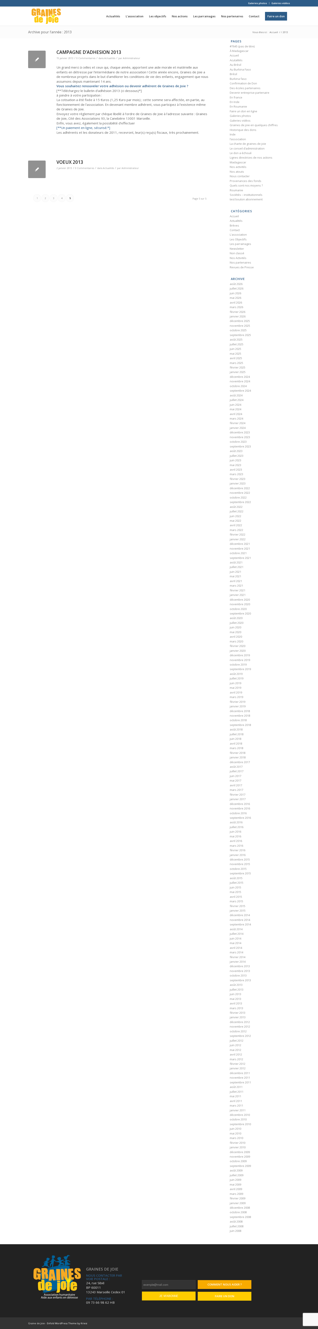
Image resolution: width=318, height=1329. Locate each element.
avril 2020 (236, 637)
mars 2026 (236, 307)
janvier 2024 (238, 428)
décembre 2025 (240, 321)
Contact (235, 230)
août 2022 (236, 507)
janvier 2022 (238, 539)
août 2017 (236, 767)
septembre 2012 (240, 1036)
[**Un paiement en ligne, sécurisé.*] (83, 127)
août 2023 (236, 451)
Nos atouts (237, 172)
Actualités (109, 58)
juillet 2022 (236, 511)
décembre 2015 (240, 859)
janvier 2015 (238, 910)
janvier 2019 (238, 706)
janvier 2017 (238, 799)
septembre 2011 (240, 1082)
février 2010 (237, 1143)
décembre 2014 (240, 915)
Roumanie (236, 190)
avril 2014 (236, 948)
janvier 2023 (238, 483)
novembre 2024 (240, 381)
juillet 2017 (236, 771)
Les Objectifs (238, 239)
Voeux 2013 (69, 162)
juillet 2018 (236, 734)
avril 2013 (236, 1003)
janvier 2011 (238, 1110)
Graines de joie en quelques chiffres (254, 125)
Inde (233, 134)
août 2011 (236, 1087)
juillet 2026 (236, 288)
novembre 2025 (240, 326)
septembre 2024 (240, 391)
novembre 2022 (240, 493)
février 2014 (237, 957)
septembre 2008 (240, 1217)
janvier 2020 (238, 651)
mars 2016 (236, 846)
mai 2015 (235, 892)
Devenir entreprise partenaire (249, 93)
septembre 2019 (240, 669)
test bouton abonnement (246, 199)
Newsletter (237, 249)
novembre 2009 (240, 1156)
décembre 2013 (240, 966)
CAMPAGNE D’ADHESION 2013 (88, 52)
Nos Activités (238, 258)
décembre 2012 (240, 1022)
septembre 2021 (240, 558)
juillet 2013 (236, 989)
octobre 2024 (238, 386)
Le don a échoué (241, 153)
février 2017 (237, 794)
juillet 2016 (236, 827)
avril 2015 (236, 897)
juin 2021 (235, 572)
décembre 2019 (240, 655)
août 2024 (236, 395)
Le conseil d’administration (247, 148)
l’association (238, 139)
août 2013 (236, 985)
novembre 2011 (240, 1078)
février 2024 (237, 423)
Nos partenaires (240, 262)
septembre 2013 (240, 980)
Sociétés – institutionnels (246, 195)
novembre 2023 (240, 437)
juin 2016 (235, 831)
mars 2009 (236, 1194)
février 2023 (237, 479)
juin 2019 (235, 683)
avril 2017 (236, 785)
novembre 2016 (240, 808)
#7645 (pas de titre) (242, 46)
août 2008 (236, 1221)
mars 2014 (236, 952)
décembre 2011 (240, 1073)
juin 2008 (235, 1231)
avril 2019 (236, 692)
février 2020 (237, 646)
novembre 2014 (240, 920)
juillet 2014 (236, 934)
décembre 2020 (240, 600)
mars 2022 (236, 530)
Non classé (237, 253)
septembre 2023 (240, 446)
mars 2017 (236, 790)
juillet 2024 (236, 400)
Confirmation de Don (243, 83)
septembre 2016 (240, 818)
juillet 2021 (236, 567)
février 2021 (237, 590)
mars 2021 (236, 585)
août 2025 (236, 339)
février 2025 (237, 367)
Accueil (234, 55)
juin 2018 (235, 739)
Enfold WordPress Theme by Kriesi (67, 1323)
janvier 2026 (238, 316)
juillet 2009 (236, 1175)
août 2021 (236, 562)
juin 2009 (235, 1180)
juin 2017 (235, 776)
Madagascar (238, 162)
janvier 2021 (238, 595)
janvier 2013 (238, 1017)
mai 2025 (235, 354)
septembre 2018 (240, 725)
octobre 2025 (238, 330)
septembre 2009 (240, 1166)
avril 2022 (236, 525)
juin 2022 (235, 516)
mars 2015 (236, 901)
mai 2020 (235, 632)
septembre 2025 (240, 335)
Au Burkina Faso (240, 69)
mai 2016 (235, 836)
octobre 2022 (238, 497)
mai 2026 (235, 298)
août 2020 (236, 618)
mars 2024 (236, 418)
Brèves (234, 225)
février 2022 (237, 534)
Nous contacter (240, 176)
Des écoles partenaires (245, 88)
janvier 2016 (238, 855)
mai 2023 (235, 465)
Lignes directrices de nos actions (251, 157)
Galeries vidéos (280, 3)
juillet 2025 (236, 344)
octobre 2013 (238, 975)
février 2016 (237, 850)
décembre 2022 (240, 488)
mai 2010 (235, 1133)
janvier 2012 (238, 1068)
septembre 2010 (240, 1124)
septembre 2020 (240, 613)
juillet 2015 (236, 883)
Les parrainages (240, 244)
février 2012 (237, 1064)
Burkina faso (238, 79)
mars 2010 (236, 1138)
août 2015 (236, 878)
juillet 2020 (236, 623)
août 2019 (236, 674)
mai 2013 (235, 999)
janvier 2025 (238, 372)
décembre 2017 (240, 762)
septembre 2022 (240, 502)
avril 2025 (236, 358)
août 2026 (236, 284)
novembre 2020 (240, 604)
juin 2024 (235, 405)
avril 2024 (236, 414)
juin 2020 (235, 627)
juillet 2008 (236, 1226)
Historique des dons (243, 130)
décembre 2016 (240, 804)
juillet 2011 (236, 1092)
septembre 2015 (240, 873)
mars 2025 (236, 363)
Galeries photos (257, 3)
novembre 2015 (240, 864)
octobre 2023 (238, 442)
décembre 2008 (240, 1208)
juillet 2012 (236, 1041)
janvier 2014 (238, 962)
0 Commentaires (85, 58)
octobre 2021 (238, 553)
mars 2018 (236, 748)
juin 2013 (235, 994)
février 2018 (237, 753)
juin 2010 (235, 1129)
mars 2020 (236, 641)
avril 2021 (236, 581)
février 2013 (237, 1013)
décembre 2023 (240, 432)
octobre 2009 (238, 1161)
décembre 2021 (240, 544)
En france (236, 97)
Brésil (233, 74)
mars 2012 (236, 1059)
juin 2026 (235, 293)
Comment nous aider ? (224, 1284)
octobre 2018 (238, 720)
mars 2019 (236, 697)
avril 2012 (236, 1054)
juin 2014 (235, 938)
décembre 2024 (240, 377)
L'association (238, 235)
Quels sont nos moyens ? (246, 185)
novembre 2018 (240, 716)
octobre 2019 (238, 664)
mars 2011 (236, 1105)
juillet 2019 (236, 678)
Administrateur (131, 58)
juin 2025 (235, 349)
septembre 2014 (240, 924)
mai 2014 (235, 943)
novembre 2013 (240, 971)
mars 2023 (236, 474)
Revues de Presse (242, 267)
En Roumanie (238, 106)
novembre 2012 (240, 1026)
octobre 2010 (238, 1119)
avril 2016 (236, 841)
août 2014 (236, 929)
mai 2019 (235, 688)
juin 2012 (235, 1045)
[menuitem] (257, 3)
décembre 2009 (240, 1152)
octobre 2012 (238, 1031)
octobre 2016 (238, 813)
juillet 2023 (236, 456)
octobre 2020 (238, 609)
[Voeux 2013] (37, 169)
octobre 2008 (238, 1212)
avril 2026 (236, 302)
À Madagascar (239, 51)
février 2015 (237, 906)
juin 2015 (235, 887)
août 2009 (236, 1170)
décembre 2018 (240, 711)
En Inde (234, 102)
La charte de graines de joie (248, 144)
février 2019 (237, 702)
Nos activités (238, 167)
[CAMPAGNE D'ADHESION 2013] (37, 59)
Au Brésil (235, 65)
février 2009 (237, 1198)
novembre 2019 (240, 660)
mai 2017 (235, 780)
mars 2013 (236, 1008)
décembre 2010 (240, 1115)
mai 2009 (235, 1184)
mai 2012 (235, 1050)
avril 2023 (236, 469)
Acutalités (236, 60)
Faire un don (224, 1296)
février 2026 (237, 312)
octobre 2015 (238, 869)
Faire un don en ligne (243, 111)
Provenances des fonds (245, 181)
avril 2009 (236, 1189)
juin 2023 (235, 460)
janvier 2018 (238, 757)
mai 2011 (235, 1096)
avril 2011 (236, 1101)
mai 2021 (235, 576)
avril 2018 (236, 743)
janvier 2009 (238, 1203)
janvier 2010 (238, 1147)
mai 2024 (235, 409)
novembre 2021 (240, 548)
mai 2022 (235, 521)
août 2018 (236, 729)
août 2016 (236, 822)
